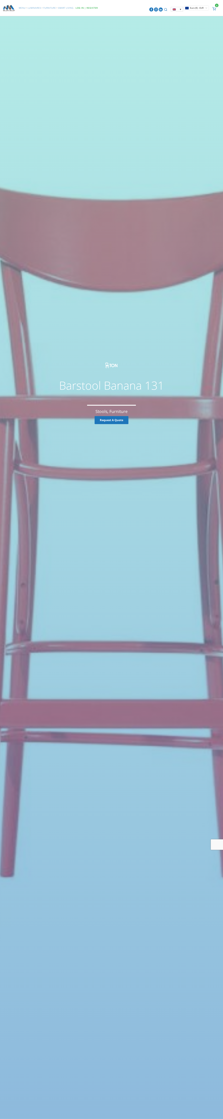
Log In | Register (87, 7)
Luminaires (34, 7)
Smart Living (66, 7)
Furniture (49, 7)
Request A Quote (111, 420)
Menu (22, 7)
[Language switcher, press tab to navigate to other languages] (177, 9)
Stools (101, 411)
